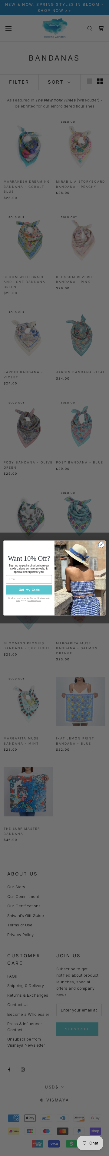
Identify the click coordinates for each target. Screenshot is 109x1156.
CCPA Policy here (34, 600)
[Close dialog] (101, 545)
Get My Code (29, 589)
